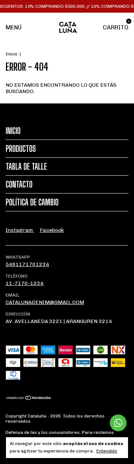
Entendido (106, 451)
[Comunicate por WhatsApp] (118, 423)
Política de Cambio (32, 202)
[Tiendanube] (29, 399)
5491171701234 (27, 264)
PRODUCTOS (21, 149)
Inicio (11, 54)
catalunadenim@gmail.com (45, 302)
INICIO (13, 131)
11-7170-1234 (25, 283)
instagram (20, 230)
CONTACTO (19, 184)
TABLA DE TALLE (26, 166)
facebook (52, 230)
